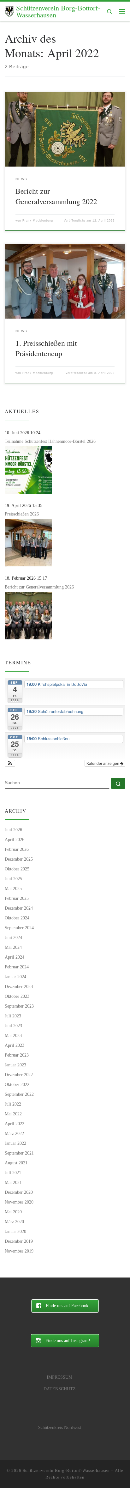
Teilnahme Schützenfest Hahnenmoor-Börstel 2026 (50, 441)
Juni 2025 (13, 878)
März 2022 (14, 1133)
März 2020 (14, 1221)
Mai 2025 (13, 888)
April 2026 (14, 839)
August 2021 (16, 1162)
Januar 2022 (15, 1143)
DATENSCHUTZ (60, 1389)
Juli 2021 (13, 1172)
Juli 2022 (13, 1104)
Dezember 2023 (19, 986)
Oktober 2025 (17, 868)
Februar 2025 (17, 898)
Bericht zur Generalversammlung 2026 (39, 586)
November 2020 (19, 1201)
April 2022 (14, 1123)
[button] (10, 763)
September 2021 (19, 1153)
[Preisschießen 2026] (28, 542)
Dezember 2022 (19, 1074)
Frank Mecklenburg (37, 220)
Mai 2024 (13, 947)
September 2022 (19, 1094)
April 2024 (14, 957)
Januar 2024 (15, 976)
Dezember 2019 (19, 1241)
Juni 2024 (13, 937)
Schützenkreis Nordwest (59, 1427)
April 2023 (14, 1045)
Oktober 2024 (17, 917)
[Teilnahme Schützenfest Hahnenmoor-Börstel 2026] (28, 470)
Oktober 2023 (17, 996)
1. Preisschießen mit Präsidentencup (46, 348)
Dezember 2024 (19, 908)
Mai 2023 (13, 1035)
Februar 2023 (17, 1055)
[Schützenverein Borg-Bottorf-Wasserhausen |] (9, 10)
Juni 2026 (13, 829)
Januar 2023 (15, 1064)
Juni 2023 (13, 1025)
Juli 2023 (13, 1015)
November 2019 (19, 1250)
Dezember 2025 (19, 859)
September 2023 (19, 1006)
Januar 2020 (15, 1231)
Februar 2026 (17, 849)
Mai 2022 (13, 1113)
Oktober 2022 (17, 1084)
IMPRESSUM (59, 1377)
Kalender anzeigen (103, 763)
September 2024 (19, 927)
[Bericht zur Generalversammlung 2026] (28, 615)
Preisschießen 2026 (22, 513)
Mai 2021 (13, 1182)
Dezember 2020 (19, 1192)
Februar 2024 (17, 966)
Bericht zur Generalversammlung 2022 (56, 196)
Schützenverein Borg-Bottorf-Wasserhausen (66, 1470)
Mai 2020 (13, 1211)
